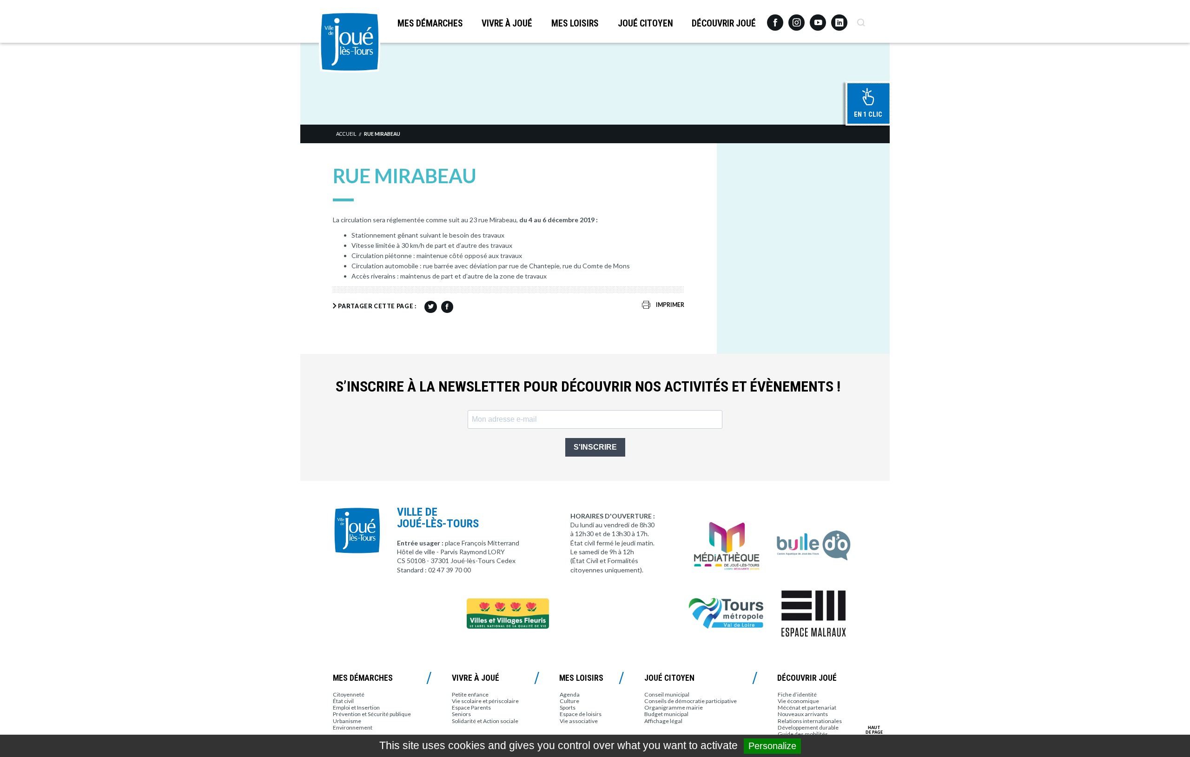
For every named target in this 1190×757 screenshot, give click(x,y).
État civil (343, 700)
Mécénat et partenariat (807, 707)
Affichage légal (663, 720)
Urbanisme (347, 720)
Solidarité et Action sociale (485, 720)
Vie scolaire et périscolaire (485, 700)
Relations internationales (810, 720)
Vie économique (798, 700)
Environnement (352, 727)
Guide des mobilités (803, 733)
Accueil (346, 134)
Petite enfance (470, 694)
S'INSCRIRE (595, 447)
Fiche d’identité (797, 694)
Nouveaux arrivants (803, 714)
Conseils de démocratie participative (690, 700)
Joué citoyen (645, 23)
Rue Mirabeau (382, 134)
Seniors (461, 714)
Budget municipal (666, 714)
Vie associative (579, 720)
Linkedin (839, 18)
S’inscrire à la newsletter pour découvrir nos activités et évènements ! (588, 386)
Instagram (796, 18)
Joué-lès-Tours (349, 42)
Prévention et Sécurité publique (372, 714)
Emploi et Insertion (356, 707)
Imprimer (670, 304)
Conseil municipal (666, 694)
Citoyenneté (348, 694)
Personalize (772, 746)
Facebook (775, 19)
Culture (569, 700)
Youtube (818, 19)
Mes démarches (430, 23)
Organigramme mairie (673, 707)
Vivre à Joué (507, 23)
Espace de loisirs (581, 714)
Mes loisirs (575, 23)
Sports (567, 707)
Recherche (861, 19)
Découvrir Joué (724, 23)
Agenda (570, 694)
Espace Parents (471, 707)
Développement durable (808, 727)
